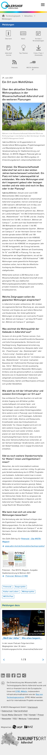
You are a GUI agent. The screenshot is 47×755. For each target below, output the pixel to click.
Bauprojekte (20, 587)
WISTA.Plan (8, 597)
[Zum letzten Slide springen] (4, 660)
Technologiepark (13, 16)
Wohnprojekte (28, 592)
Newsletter (6, 719)
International (33, 719)
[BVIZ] (28, 727)
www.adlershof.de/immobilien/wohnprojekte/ (25, 546)
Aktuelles (28, 16)
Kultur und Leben (10, 592)
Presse (41, 715)
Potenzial (7, 587)
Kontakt (32, 715)
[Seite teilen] (24, 675)
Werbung (22, 719)
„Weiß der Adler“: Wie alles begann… (22, 638)
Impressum (33, 707)
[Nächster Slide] (43, 660)
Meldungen (7, 19)
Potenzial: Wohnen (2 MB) (16, 576)
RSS (15, 719)
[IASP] (17, 727)
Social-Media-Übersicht (12, 715)
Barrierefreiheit (21, 711)
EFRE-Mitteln (21, 692)
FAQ (25, 715)
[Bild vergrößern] (23, 116)
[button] (3, 675)
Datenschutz (7, 711)
